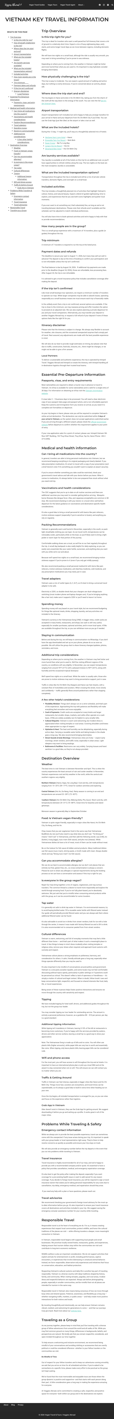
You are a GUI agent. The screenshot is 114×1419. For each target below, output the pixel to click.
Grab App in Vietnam (25, 188)
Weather (17, 148)
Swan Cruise (50, 143)
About (6, 1405)
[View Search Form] (112, 5)
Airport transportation (22, 54)
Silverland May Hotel (53, 149)
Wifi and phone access (23, 182)
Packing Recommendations (25, 122)
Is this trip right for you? (23, 40)
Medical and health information (22, 108)
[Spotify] (108, 5)
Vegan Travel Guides (37, 5)
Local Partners (23, 94)
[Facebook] (100, 5)
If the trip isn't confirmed (23, 88)
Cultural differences (21, 170)
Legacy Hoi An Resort (53, 146)
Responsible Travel (17, 207)
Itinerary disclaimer (21, 91)
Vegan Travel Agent (67, 5)
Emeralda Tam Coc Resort (55, 140)
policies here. (76, 1311)
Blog (13, 1405)
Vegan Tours (52, 5)
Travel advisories (20, 205)
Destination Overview (18, 145)
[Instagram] (104, 5)
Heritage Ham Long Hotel (55, 137)
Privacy (20, 1405)
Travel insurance (20, 202)
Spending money (20, 128)
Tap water (18, 168)
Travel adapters (20, 125)
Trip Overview (15, 37)
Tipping (17, 173)
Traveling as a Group (18, 210)
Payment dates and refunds (25, 85)
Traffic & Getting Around (23, 185)
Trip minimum (21, 82)
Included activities (21, 74)
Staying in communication (24, 131)
